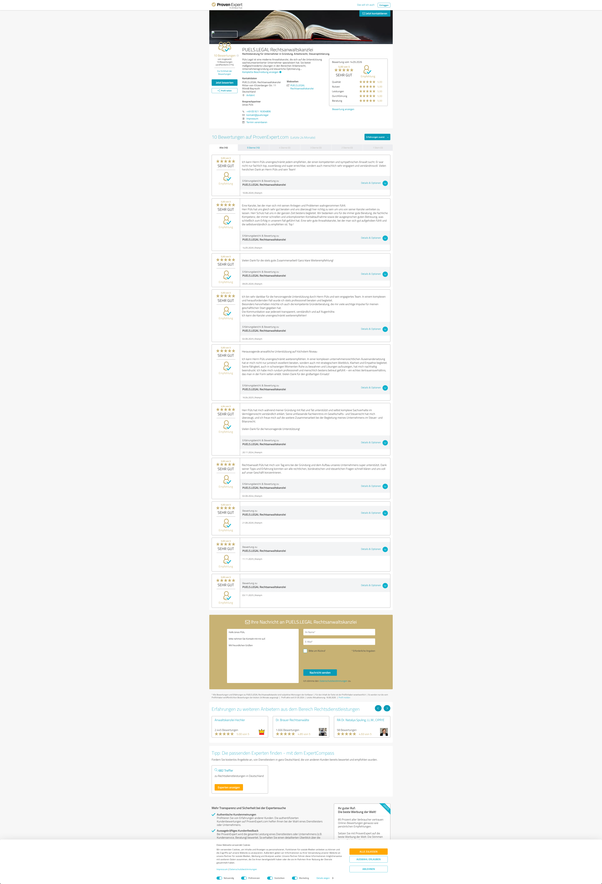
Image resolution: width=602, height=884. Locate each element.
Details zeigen (323, 878)
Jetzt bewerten (224, 82)
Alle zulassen (369, 851)
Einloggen (384, 5)
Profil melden (344, 697)
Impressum (222, 869)
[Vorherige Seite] (378, 708)
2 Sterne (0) (347, 147)
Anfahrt (250, 95)
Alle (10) (223, 147)
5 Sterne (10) (253, 147)
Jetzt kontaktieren (376, 13)
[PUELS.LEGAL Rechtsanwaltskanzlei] (224, 34)
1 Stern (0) (378, 147)
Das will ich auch (366, 4)
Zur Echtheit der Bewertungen (224, 72)
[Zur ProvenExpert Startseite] (227, 6)
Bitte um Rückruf (317, 650)
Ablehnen (368, 869)
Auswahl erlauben (368, 859)
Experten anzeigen (229, 787)
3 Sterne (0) (316, 147)
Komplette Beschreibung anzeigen (260, 72)
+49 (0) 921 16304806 (258, 111)
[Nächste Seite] (387, 708)
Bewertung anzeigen (343, 109)
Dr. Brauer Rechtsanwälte (292, 720)
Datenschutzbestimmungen (243, 869)
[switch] (244, 878)
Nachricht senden (320, 672)
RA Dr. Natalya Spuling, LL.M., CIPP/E (360, 720)
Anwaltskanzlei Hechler (230, 720)
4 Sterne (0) (284, 147)
